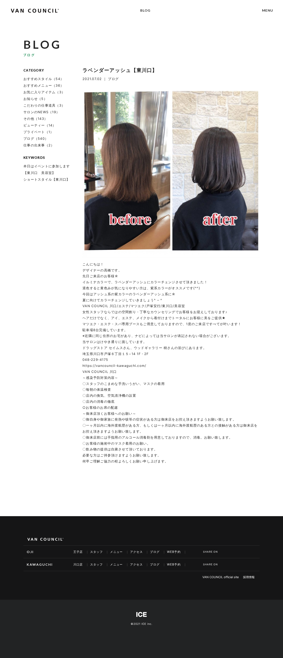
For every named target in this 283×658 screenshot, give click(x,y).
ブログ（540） (35, 138)
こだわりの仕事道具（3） (44, 105)
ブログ (155, 551)
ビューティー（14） (39, 125)
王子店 (78, 551)
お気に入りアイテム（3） (44, 92)
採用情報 (249, 577)
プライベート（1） (38, 132)
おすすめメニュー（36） (43, 85)
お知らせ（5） (35, 99)
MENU (267, 10)
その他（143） (35, 119)
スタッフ (96, 551)
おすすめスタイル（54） (43, 79)
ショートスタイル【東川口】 (46, 179)
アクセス (136, 551)
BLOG (145, 10)
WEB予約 (174, 551)
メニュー (116, 551)
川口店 (78, 564)
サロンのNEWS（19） (41, 112)
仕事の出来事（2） (38, 145)
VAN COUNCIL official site (220, 577)
